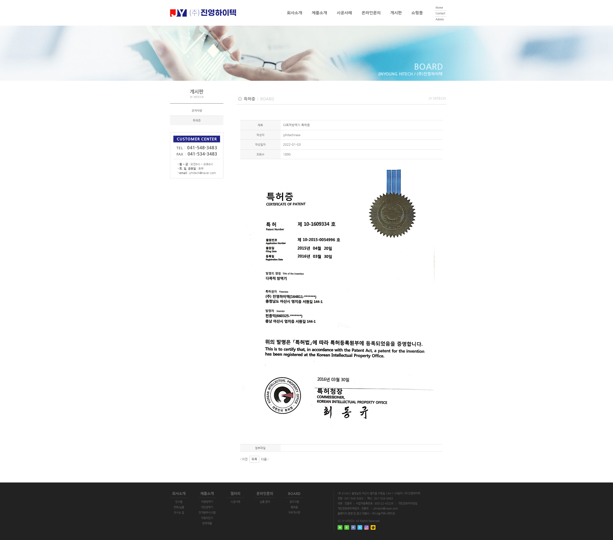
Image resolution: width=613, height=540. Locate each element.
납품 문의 (265, 501)
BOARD (294, 493)
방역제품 (207, 523)
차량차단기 (207, 518)
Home (439, 7)
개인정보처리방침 (407, 503)
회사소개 (294, 12)
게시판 (396, 12)
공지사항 (197, 110)
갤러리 (235, 493)
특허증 (197, 120)
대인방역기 (207, 507)
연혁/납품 (179, 507)
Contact (440, 13)
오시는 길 (179, 512)
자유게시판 (294, 512)
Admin (440, 19)
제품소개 (319, 12)
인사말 (178, 501)
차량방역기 (207, 501)
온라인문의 (371, 13)
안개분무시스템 (207, 512)
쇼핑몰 (417, 13)
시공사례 (344, 13)
